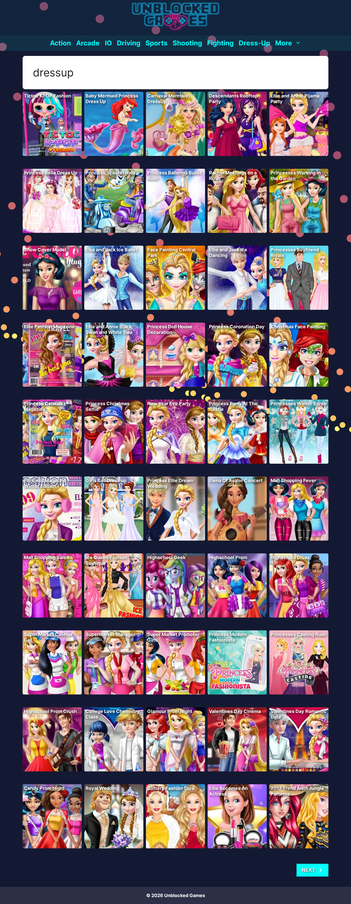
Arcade (88, 43)
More (283, 43)
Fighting (220, 43)
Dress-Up (254, 43)
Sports (156, 43)
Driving (128, 43)
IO (108, 43)
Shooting (187, 43)
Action (60, 43)
